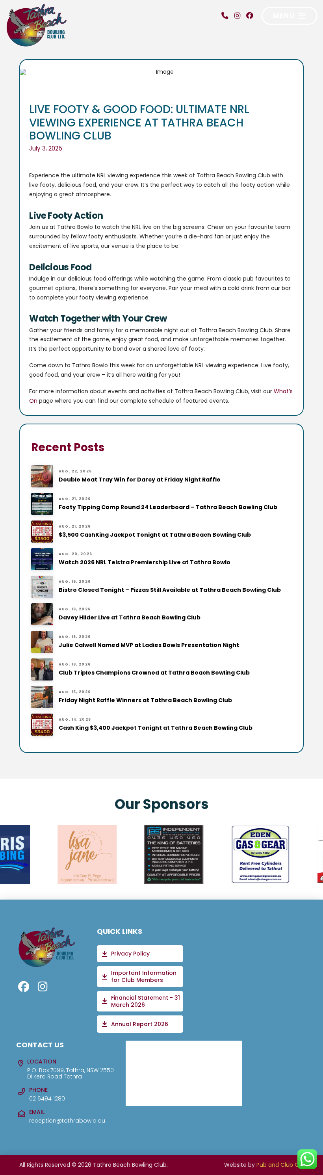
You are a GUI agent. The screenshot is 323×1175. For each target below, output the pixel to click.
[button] (289, 16)
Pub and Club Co (279, 1165)
